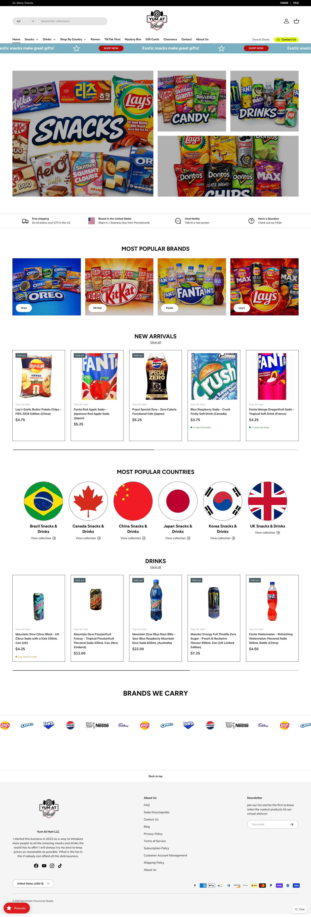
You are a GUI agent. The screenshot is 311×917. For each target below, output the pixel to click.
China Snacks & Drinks (133, 529)
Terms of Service (155, 841)
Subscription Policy (156, 848)
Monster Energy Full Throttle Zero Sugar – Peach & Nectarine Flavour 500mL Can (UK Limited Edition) (213, 640)
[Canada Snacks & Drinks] (88, 501)
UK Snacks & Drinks (267, 526)
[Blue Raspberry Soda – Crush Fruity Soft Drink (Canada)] (214, 376)
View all (155, 342)
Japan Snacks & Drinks (178, 529)
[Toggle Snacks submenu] (37, 39)
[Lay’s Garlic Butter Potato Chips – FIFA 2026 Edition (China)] (38, 376)
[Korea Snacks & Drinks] (222, 501)
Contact (186, 39)
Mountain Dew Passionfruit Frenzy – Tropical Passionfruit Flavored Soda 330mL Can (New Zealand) (96, 640)
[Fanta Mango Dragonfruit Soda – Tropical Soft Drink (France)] (272, 376)
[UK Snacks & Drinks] (267, 501)
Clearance (170, 39)
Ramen (95, 39)
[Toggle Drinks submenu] (54, 39)
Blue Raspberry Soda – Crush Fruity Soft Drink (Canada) (210, 411)
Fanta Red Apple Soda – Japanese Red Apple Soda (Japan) (91, 414)
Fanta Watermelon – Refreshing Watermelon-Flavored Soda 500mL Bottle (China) (271, 638)
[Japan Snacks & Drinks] (178, 501)
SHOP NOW (73, 48)
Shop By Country (71, 39)
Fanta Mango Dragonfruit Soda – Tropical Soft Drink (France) (271, 411)
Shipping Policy (154, 862)
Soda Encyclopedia (156, 812)
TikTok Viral (112, 39)
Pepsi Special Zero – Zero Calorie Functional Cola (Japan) (154, 411)
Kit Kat (97, 308)
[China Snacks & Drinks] (133, 501)
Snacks (29, 39)
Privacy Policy (153, 834)
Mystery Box (133, 39)
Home (16, 39)
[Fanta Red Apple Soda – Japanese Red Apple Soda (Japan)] (97, 376)
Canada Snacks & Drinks (88, 529)
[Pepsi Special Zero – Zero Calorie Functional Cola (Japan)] (155, 376)
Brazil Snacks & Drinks (43, 529)
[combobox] (59, 21)
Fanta (169, 308)
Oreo (24, 308)
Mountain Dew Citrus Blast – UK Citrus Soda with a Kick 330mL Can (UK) (37, 638)
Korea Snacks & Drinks (223, 529)
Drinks (47, 39)
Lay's (242, 308)
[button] (296, 21)
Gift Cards (152, 39)
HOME (284, 2)
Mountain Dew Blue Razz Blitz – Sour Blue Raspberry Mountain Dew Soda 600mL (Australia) (153, 638)
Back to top (156, 776)
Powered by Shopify (43, 901)
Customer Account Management (165, 855)
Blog (147, 826)
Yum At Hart (26, 901)
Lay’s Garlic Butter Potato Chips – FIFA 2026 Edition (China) (38, 411)
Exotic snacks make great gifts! (133, 48)
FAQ (296, 2)
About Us (202, 39)
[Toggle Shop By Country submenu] (85, 39)
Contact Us (151, 819)
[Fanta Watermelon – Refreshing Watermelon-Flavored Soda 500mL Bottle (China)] (272, 601)
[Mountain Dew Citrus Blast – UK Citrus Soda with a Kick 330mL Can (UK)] (38, 601)
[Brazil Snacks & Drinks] (43, 501)
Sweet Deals (261, 40)
